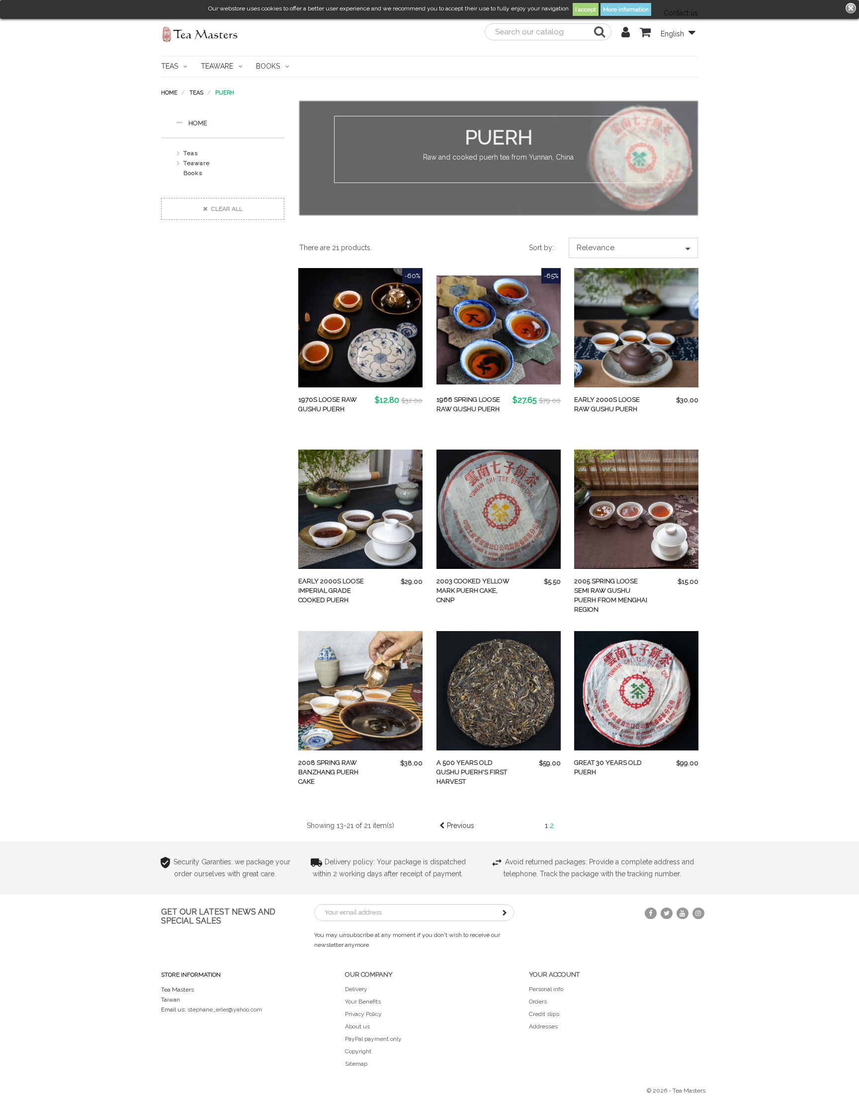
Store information (191, 974)
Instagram (698, 913)
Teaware (196, 163)
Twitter (667, 913)
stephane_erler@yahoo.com (224, 1009)
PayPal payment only (373, 1038)
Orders (538, 1001)
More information (626, 9)
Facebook (651, 913)
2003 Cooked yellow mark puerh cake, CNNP (473, 590)
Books (192, 173)
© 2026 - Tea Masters (676, 1090)
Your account (554, 974)
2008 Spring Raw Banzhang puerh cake (328, 772)
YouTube (682, 913)
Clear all (226, 208)
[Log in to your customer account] (625, 33)
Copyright (358, 1051)
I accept (585, 9)
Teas (190, 153)
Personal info (546, 989)
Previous (460, 826)
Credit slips (544, 1014)
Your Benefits (363, 1001)
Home (197, 123)
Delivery (356, 989)
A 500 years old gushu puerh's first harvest (471, 772)
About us (357, 1026)
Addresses (543, 1026)
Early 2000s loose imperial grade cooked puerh (331, 590)
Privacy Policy (363, 1014)
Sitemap (356, 1063)
